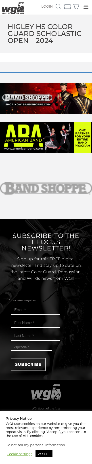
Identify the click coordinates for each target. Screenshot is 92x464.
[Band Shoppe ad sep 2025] (46, 112)
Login (47, 6)
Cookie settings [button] (19, 454)
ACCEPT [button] (44, 454)
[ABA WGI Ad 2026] (46, 151)
